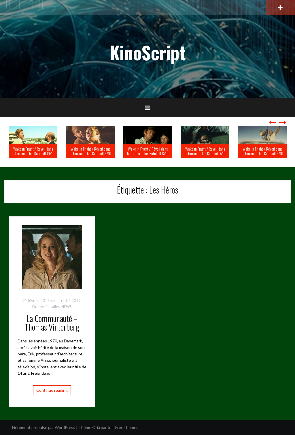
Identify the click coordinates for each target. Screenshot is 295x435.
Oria (96, 427)
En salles (53, 306)
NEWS (66, 306)
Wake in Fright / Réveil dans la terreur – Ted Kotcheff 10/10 (78, 151)
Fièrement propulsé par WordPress (43, 427)
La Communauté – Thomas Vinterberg (52, 322)
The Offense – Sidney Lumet (22, 153)
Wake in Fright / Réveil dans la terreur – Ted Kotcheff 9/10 (135, 151)
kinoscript (58, 300)
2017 (76, 300)
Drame (38, 306)
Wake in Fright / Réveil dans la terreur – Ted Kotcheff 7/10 (250, 151)
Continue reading (52, 390)
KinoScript (147, 52)
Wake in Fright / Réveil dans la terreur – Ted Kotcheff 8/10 (192, 151)
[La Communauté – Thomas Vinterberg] (52, 256)
